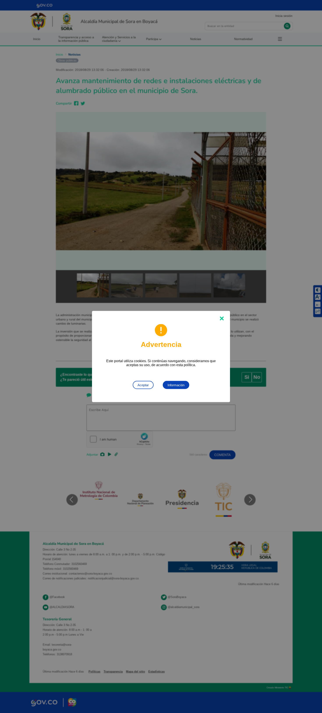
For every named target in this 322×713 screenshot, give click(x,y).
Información (176, 385)
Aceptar (143, 385)
